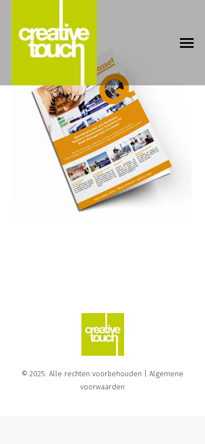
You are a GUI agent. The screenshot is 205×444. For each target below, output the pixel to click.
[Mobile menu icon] (187, 43)
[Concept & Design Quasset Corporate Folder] (102, 131)
